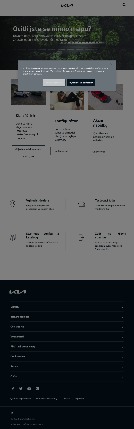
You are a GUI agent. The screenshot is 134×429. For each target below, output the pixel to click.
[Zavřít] (111, 64)
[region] (67, 75)
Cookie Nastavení (54, 83)
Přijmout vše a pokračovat (81, 83)
